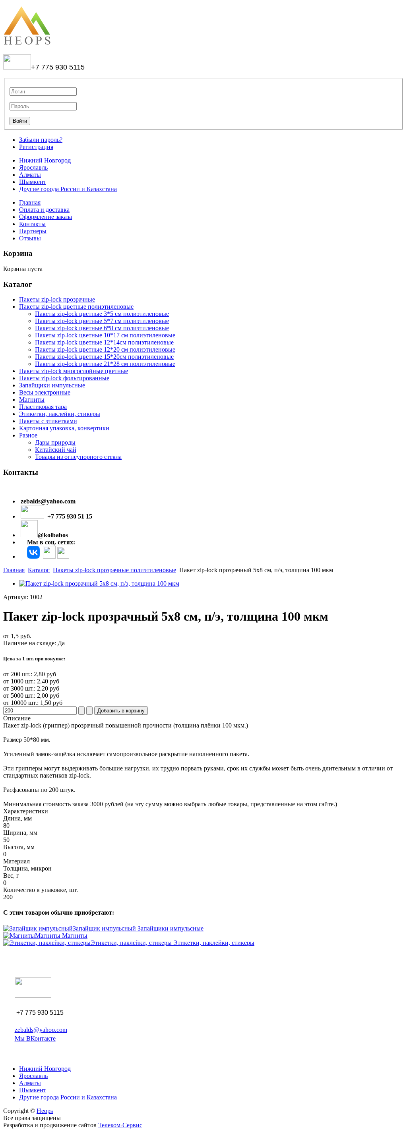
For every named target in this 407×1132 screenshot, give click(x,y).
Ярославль (33, 167)
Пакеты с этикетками (48, 421)
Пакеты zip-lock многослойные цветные (73, 371)
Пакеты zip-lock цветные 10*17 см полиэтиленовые (105, 335)
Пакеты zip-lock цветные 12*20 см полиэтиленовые (105, 349)
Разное (28, 435)
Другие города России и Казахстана (68, 189)
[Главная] (27, 44)
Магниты (32, 399)
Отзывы (30, 238)
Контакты (32, 224)
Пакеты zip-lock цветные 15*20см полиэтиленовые (104, 356)
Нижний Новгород (45, 160)
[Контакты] (33, 556)
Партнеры (33, 231)
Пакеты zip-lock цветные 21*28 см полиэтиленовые (105, 363)
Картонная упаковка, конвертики (64, 428)
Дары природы (55, 442)
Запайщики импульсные (52, 385)
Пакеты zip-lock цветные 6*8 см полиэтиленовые (102, 328)
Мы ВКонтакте (35, 1038)
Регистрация (36, 146)
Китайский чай (55, 449)
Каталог (39, 570)
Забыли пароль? (40, 139)
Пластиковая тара (43, 406)
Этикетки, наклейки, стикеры (59, 413)
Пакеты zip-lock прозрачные (57, 299)
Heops (45, 1110)
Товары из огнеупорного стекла (78, 456)
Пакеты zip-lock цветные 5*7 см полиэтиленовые (102, 320)
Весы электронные (44, 392)
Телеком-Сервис (120, 1125)
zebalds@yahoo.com (41, 1029)
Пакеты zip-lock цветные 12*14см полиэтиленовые (104, 342)
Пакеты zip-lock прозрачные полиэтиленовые (114, 570)
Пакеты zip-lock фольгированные (64, 378)
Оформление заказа (45, 216)
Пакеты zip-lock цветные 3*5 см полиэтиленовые (102, 313)
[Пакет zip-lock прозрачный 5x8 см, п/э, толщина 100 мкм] (99, 583)
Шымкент (32, 181)
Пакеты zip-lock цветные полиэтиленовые (76, 306)
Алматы (30, 174)
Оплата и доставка (44, 209)
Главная (30, 202)
